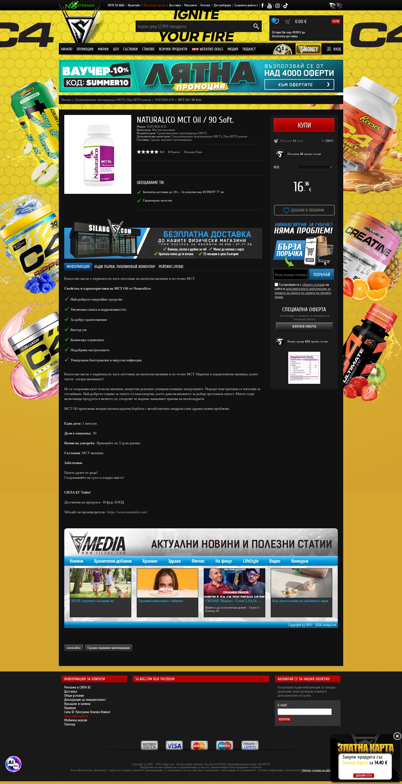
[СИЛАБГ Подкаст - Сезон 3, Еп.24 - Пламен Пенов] (234, 583)
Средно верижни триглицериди (171, 139)
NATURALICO (156, 126)
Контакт (205, 5)
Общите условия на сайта (316, 770)
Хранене (149, 561)
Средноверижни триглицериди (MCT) (182, 133)
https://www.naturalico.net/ (127, 512)
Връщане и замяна (77, 704)
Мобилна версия (75, 720)
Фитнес (198, 561)
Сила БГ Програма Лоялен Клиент (87, 712)
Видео (274, 561)
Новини (76, 561)
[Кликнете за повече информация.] (280, 153)
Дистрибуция (222, 5)
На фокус (223, 561)
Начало (66, 49)
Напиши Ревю (193, 152)
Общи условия (74, 695)
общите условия (313, 285)
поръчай (321, 274)
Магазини (190, 5)
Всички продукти (173, 49)
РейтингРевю (171, 266)
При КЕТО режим (139, 99)
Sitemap (69, 724)
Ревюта (175, 152)
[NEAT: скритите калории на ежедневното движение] (100, 583)
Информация (78, 266)
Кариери (70, 708)
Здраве (174, 561)
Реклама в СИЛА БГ (77, 687)
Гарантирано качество (157, 200)
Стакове (148, 49)
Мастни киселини (163, 129)
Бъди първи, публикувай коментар (124, 266)
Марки (103, 49)
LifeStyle (250, 561)
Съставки (130, 49)
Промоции (85, 49)
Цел (116, 49)
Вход (337, 49)
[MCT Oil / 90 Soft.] (97, 154)
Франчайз (134, 5)
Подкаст (249, 49)
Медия (233, 49)
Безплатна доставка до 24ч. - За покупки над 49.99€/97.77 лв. (183, 192)
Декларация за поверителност (85, 699)
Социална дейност (246, 5)
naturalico (74, 647)
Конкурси (299, 561)
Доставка (175, 5)
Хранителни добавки (113, 561)
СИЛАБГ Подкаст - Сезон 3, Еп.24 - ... (233, 601)
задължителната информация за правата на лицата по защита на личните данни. (303, 293)
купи (336, 21)
